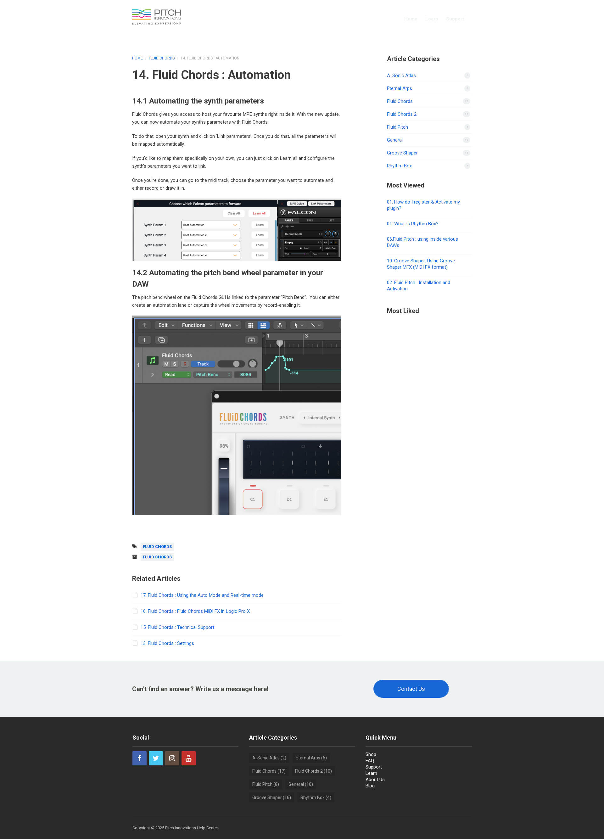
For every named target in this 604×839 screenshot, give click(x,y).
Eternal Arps (399, 88)
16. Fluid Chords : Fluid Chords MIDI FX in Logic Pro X (195, 611)
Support (455, 19)
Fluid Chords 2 (402, 114)
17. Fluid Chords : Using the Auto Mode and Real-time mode (202, 595)
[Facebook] (139, 758)
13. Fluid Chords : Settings (167, 643)
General (395, 140)
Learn (431, 19)
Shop (371, 754)
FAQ (370, 760)
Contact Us (411, 688)
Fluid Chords (162, 58)
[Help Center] (156, 16)
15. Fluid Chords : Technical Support (177, 627)
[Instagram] (172, 758)
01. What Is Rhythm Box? (413, 224)
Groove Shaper (402, 153)
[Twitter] (156, 758)
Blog (370, 786)
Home (410, 19)
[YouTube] (189, 758)
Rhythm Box (399, 166)
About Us (375, 779)
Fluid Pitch (397, 127)
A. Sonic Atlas (401, 75)
